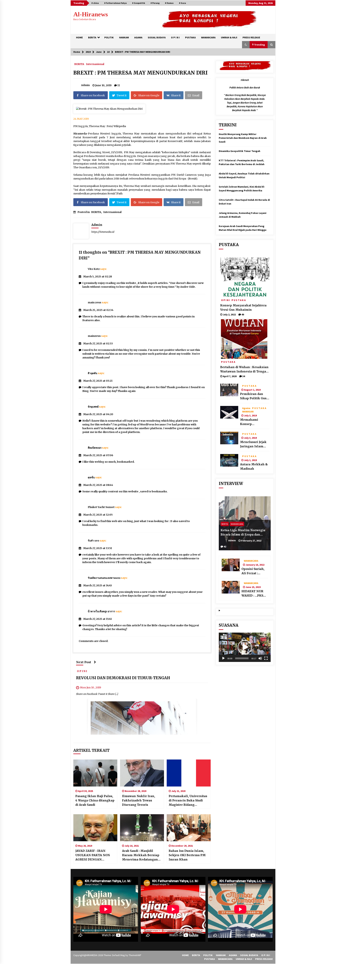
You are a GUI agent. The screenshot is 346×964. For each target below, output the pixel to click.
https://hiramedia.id (102, 231)
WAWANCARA (208, 37)
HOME (79, 37)
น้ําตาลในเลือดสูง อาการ (101, 611)
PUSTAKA (190, 37)
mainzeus (94, 336)
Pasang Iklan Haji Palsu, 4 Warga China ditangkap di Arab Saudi (94, 800)
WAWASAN (248, 411)
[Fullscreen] (266, 658)
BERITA (92, 37)
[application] (245, 647)
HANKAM (124, 37)
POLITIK (109, 37)
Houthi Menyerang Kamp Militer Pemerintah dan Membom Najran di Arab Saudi (243, 137)
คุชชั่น (91, 477)
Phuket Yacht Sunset (101, 507)
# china (95, 3)
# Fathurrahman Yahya (115, 3)
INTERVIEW (231, 483)
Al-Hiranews (90, 14)
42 (225, 546)
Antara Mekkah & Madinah (254, 466)
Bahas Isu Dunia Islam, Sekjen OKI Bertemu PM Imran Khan (187, 855)
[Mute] (260, 658)
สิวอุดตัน (92, 373)
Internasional (95, 63)
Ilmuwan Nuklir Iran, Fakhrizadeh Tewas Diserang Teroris (138, 800)
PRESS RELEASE (251, 37)
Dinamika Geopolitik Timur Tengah (239, 151)
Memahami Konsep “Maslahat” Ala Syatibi (252, 422)
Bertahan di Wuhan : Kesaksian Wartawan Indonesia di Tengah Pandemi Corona (244, 369)
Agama (246, 407)
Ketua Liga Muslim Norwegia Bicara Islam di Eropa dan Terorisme (243, 532)
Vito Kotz (94, 269)
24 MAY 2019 (81, 118)
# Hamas (169, 3)
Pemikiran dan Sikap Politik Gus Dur (253, 396)
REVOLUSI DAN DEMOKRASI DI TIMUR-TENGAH (123, 678)
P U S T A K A (239, 299)
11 (118, 85)
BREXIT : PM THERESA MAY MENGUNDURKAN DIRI (140, 72)
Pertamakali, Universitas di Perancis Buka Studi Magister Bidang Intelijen (188, 800)
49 (242, 314)
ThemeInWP (135, 955)
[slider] (242, 658)
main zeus (94, 302)
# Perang (154, 3)
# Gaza (182, 3)
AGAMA (138, 37)
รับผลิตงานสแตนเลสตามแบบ (104, 577)
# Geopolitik (138, 3)
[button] (246, 44)
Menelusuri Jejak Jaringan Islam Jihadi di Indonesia (254, 444)
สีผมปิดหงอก (94, 447)
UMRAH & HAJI (229, 37)
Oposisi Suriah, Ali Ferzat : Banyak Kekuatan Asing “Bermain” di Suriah (253, 571)
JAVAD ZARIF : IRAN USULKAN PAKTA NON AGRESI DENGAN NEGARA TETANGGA (92, 855)
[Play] (223, 658)
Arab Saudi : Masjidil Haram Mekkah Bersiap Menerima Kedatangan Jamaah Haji (140, 855)
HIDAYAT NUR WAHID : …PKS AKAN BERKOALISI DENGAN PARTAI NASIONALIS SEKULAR (254, 593)
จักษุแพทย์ (93, 406)
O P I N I (175, 37)
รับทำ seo (93, 540)
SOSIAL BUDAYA (157, 37)
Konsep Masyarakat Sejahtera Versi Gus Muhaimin (243, 307)
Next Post (83, 662)
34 (243, 376)
